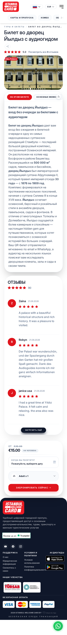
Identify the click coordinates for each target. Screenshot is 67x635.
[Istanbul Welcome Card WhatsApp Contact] (58, 626)
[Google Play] (55, 567)
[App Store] (55, 559)
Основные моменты (48, 97)
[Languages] (36, 6)
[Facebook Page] (13, 546)
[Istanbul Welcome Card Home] (33, 507)
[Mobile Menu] (61, 6)
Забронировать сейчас (32, 488)
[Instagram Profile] (20, 546)
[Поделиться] (7, 46)
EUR (49, 7)
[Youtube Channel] (5, 546)
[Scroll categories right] (61, 17)
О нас (5, 557)
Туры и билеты (14, 27)
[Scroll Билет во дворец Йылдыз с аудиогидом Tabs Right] (58, 96)
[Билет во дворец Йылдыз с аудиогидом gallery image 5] (33, 73)
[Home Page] (11, 7)
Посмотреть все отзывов (43, 52)
